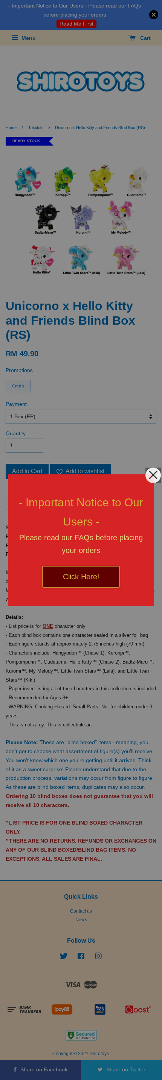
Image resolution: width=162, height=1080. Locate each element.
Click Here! (81, 577)
